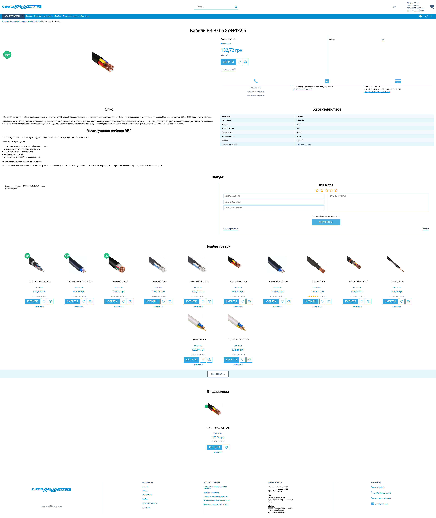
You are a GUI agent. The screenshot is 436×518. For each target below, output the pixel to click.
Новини (37, 16)
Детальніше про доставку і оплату (377, 91)
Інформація (47, 16)
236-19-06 (413, 5)
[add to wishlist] (239, 62)
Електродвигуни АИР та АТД (216, 505)
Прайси (57, 16)
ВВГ (383, 40)
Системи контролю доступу (216, 497)
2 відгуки (323, 296)
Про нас (29, 16)
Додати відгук (227, 70)
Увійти (426, 229)
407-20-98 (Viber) (415, 8)
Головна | (5, 21)
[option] (109, 69)
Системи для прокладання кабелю (215, 487)
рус (394, 9)
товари (219, 374)
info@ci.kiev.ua (381, 504)
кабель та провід (304, 144)
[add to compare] (245, 62)
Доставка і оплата (70, 16)
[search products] (235, 7)
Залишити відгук (40, 296)
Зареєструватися (230, 229)
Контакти (85, 16)
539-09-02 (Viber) (415, 11)
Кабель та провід (211, 493)
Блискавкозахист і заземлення (217, 501)
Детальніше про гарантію (302, 89)
